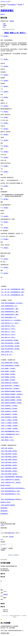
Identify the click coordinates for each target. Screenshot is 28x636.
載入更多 (3, 541)
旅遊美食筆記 (7, 10)
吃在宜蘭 (11, 536)
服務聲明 (14, 617)
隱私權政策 (24, 615)
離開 (8, 633)
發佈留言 (3, 550)
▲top (2, 539)
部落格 (5, 25)
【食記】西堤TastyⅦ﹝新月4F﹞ (15, 33)
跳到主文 (3, 14)
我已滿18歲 (3, 633)
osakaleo (2, 525)
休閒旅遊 (12, 21)
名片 (4, 27)
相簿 (4, 23)
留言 (13, 532)
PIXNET (6, 615)
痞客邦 (9, 532)
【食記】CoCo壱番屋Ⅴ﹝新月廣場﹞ (9, 428)
